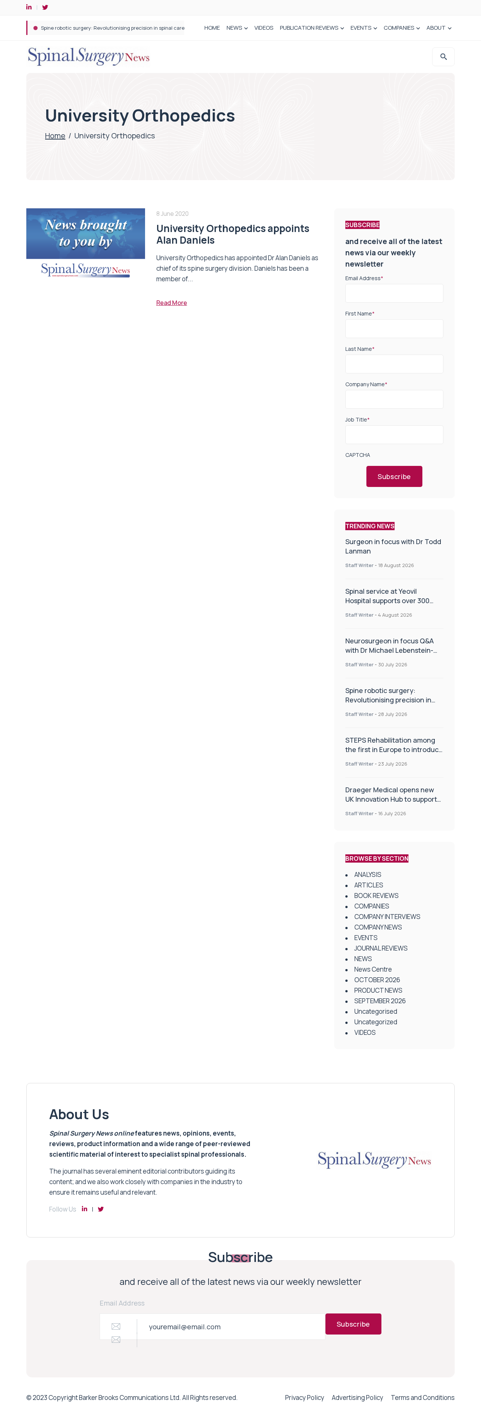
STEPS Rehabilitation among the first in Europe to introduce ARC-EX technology (394, 749)
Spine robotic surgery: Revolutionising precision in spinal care (113, 27)
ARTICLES (368, 885)
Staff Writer (359, 565)
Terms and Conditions (423, 1397)
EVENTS (361, 28)
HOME (212, 28)
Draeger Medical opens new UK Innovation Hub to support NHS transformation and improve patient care (391, 803)
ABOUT (436, 28)
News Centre (373, 969)
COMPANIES (399, 28)
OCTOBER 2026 (377, 979)
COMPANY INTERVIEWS (387, 916)
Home (55, 135)
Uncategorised (375, 1011)
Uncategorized (375, 1022)
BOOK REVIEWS (376, 895)
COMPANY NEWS (378, 927)
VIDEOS (263, 28)
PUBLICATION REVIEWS (309, 28)
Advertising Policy (357, 1397)
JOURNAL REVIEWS (381, 948)
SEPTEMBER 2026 (380, 1000)
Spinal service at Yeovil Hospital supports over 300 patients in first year (387, 600)
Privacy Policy (304, 1397)
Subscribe (394, 476)
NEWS (234, 28)
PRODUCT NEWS (378, 990)
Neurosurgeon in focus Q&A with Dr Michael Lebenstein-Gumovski (389, 650)
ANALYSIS (367, 874)
